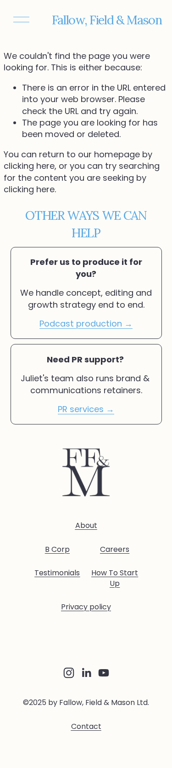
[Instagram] (68, 672)
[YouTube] (103, 672)
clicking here (29, 166)
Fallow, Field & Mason (107, 20)
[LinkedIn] (86, 672)
